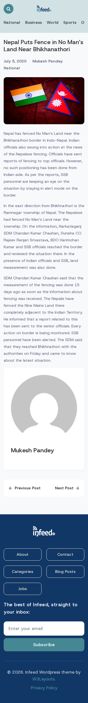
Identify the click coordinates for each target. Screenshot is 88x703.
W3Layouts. (44, 679)
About (23, 554)
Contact (65, 554)
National (12, 22)
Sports (69, 22)
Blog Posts (65, 571)
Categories (22, 571)
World (52, 22)
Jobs (22, 588)
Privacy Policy (44, 688)
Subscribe (44, 645)
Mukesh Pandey (48, 61)
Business (33, 22)
